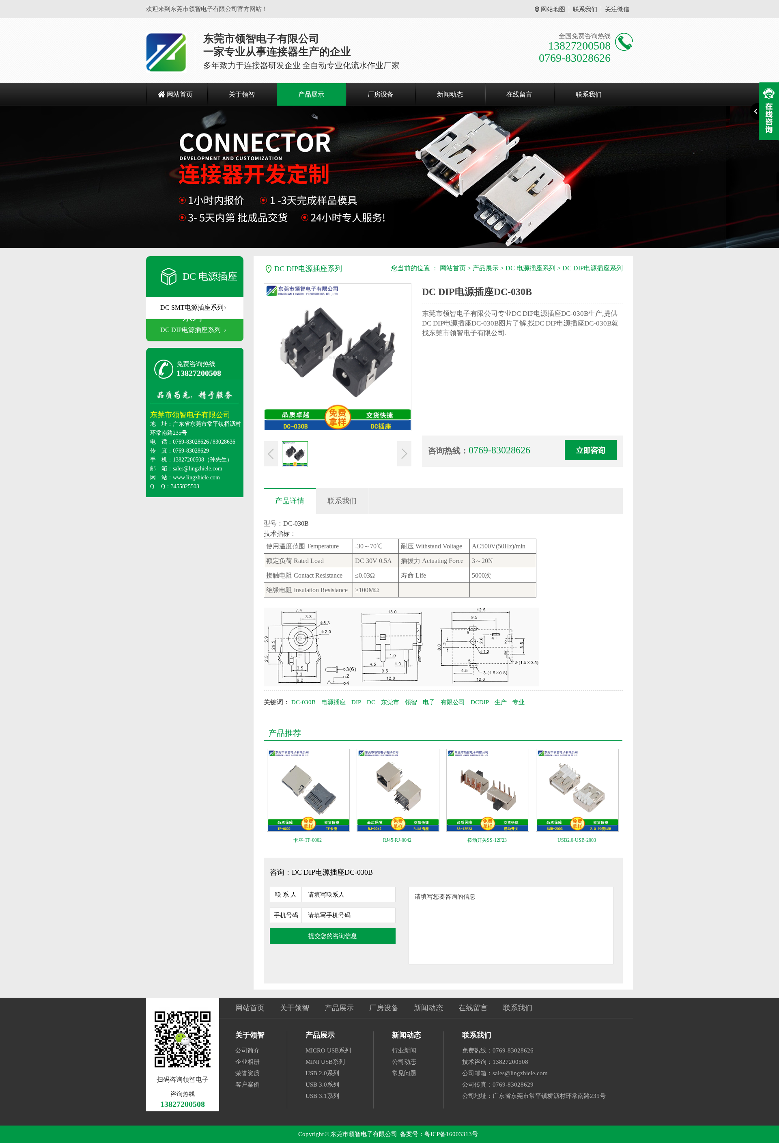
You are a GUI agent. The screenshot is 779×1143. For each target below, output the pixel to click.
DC (371, 702)
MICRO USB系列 (328, 1050)
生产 (501, 702)
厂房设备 (381, 94)
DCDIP (480, 702)
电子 (429, 702)
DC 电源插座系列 (530, 268)
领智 (411, 702)
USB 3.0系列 (322, 1084)
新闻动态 (450, 94)
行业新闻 (404, 1050)
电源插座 (333, 702)
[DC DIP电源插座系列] (389, 177)
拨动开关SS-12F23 (487, 840)
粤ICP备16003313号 (451, 1134)
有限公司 (453, 702)
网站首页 (180, 94)
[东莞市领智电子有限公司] (166, 52)
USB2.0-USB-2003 (576, 840)
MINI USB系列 (325, 1062)
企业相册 (247, 1062)
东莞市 (390, 702)
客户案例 (247, 1084)
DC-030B (303, 702)
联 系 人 (286, 894)
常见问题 (404, 1073)
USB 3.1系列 (322, 1096)
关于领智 (242, 94)
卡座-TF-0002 (307, 840)
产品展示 (311, 94)
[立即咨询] (591, 450)
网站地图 (553, 9)
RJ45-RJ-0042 (397, 840)
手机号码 (286, 915)
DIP (356, 702)
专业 (518, 702)
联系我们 (585, 9)
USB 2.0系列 (322, 1073)
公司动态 (404, 1062)
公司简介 (247, 1050)
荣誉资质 (247, 1073)
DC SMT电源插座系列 (192, 307)
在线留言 (519, 94)
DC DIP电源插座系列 (190, 329)
